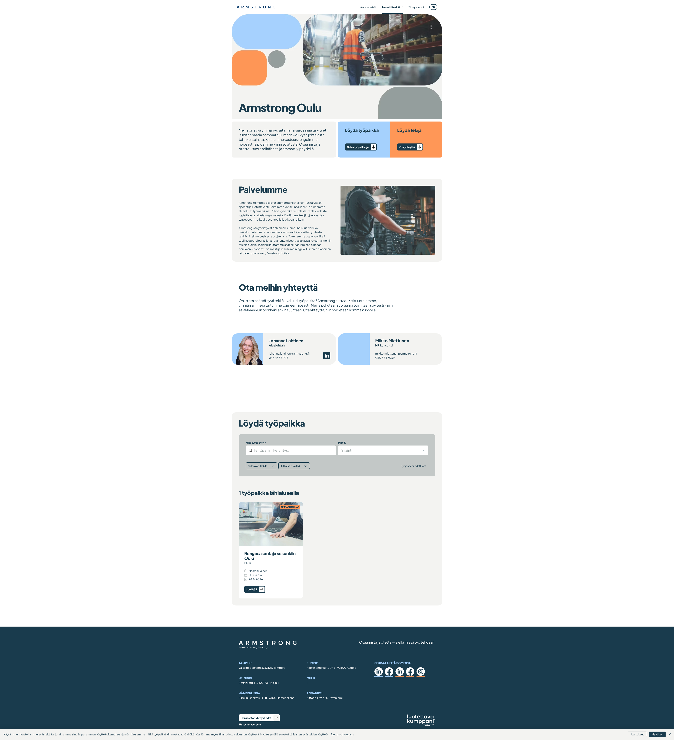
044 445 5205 (278, 357)
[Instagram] (421, 671)
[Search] (250, 450)
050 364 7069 (385, 357)
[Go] (419, 146)
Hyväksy (657, 734)
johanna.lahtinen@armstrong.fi (289, 353)
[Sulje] (670, 734)
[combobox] (383, 450)
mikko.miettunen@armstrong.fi (396, 353)
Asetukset (637, 734)
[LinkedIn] (378, 671)
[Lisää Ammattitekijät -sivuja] (402, 7)
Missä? (342, 442)
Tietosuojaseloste (250, 724)
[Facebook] (389, 671)
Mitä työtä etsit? (256, 442)
